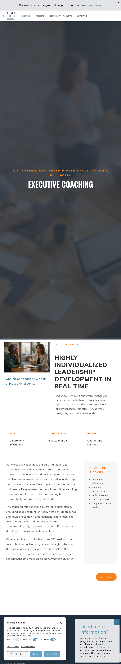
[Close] (118, 2)
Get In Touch (106, 576)
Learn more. (94, 5)
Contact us (105, 647)
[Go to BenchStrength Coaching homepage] (9, 15)
